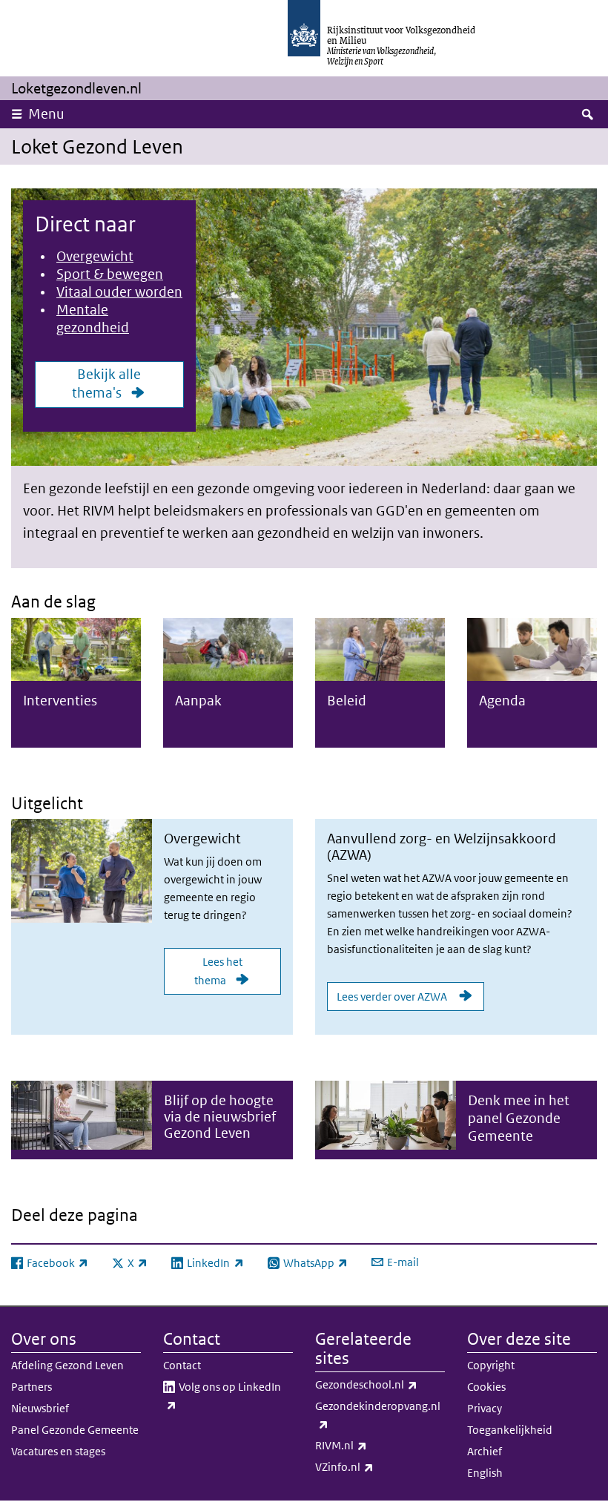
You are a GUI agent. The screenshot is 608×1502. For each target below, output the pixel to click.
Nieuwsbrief (40, 1408)
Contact (182, 1365)
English (485, 1473)
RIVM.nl (373, 1444)
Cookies (486, 1387)
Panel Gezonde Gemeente (75, 1430)
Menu (46, 113)
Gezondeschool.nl (380, 1384)
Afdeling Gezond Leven (67, 1365)
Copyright (491, 1365)
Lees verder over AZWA (393, 996)
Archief (484, 1451)
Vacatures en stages (58, 1451)
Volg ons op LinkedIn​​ (228, 1395)
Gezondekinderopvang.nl (377, 1414)
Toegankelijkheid (509, 1430)
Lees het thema (218, 971)
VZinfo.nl (377, 1466)
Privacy (484, 1408)
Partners (31, 1387)
